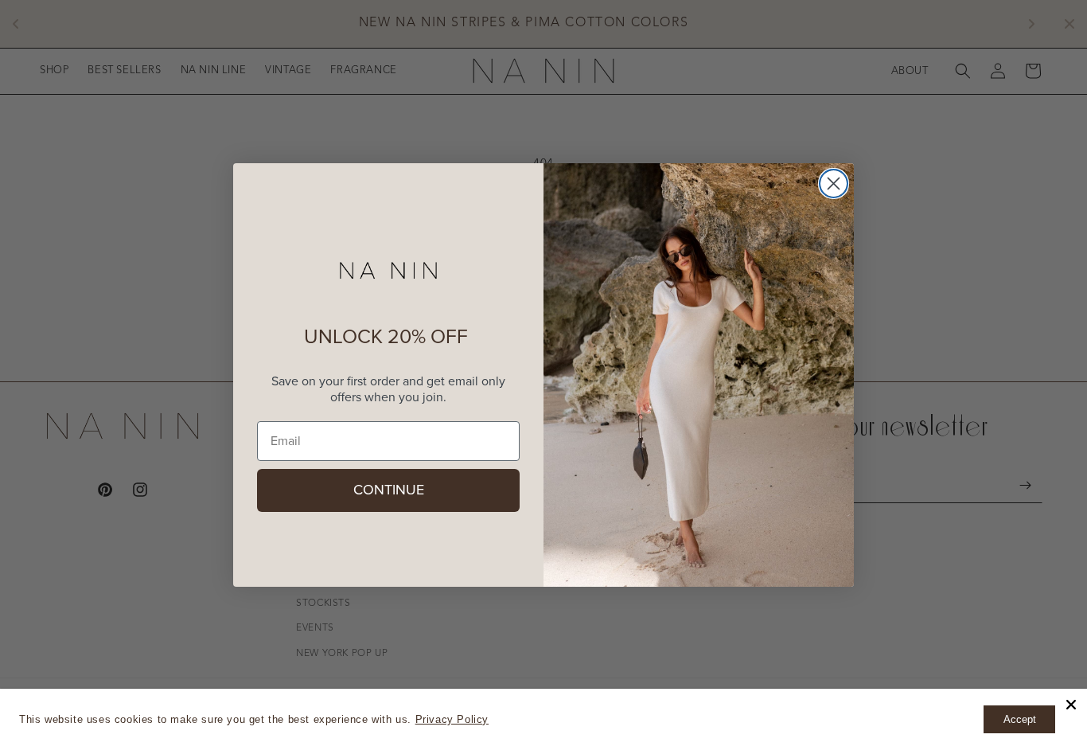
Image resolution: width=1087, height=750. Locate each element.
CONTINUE (388, 490)
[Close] (1071, 705)
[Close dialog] (833, 183)
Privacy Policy (452, 719)
